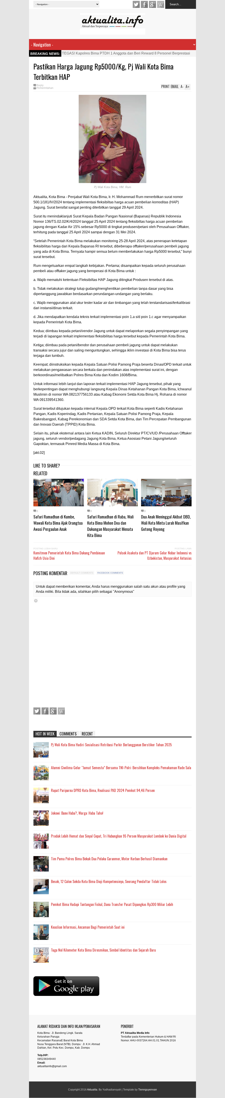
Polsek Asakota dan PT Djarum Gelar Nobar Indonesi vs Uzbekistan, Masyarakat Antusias (155, 555)
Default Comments (81, 573)
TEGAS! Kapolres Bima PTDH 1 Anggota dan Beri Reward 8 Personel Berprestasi (126, 53)
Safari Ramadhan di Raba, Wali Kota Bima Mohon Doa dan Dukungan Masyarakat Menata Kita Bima (110, 525)
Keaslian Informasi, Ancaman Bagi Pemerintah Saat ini (88, 927)
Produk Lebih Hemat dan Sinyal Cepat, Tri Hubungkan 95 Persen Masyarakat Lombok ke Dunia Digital (118, 836)
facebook (144, 4)
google (152, 4)
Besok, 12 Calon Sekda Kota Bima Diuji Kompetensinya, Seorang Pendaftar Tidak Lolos (109, 881)
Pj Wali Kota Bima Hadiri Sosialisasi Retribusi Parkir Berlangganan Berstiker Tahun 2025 (111, 744)
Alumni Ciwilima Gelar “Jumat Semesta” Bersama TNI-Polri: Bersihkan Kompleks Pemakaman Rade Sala (121, 767)
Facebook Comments (110, 573)
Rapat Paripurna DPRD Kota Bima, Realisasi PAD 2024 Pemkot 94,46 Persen (103, 790)
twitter (136, 4)
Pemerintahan (44, 88)
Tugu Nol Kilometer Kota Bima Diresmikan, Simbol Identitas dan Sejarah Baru (103, 950)
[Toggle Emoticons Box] (35, 600)
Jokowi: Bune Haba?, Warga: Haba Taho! (77, 813)
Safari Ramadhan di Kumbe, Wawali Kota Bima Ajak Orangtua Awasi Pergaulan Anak (58, 522)
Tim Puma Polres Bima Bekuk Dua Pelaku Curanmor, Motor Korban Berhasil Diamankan (109, 858)
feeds (160, 4)
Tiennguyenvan (147, 1089)
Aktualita (92, 1089)
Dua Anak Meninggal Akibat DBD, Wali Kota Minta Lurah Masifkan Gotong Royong (166, 522)
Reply (40, 85)
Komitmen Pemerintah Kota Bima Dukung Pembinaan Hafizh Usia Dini (69, 555)
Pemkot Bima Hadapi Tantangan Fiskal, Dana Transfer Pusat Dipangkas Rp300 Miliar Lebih (112, 904)
